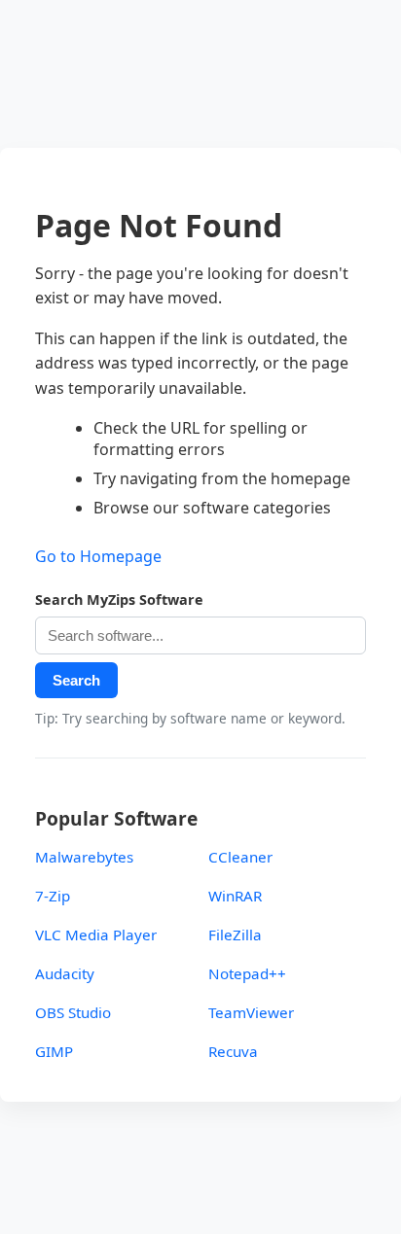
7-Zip (52, 895)
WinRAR (235, 895)
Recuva (233, 1051)
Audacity (64, 973)
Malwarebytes (84, 856)
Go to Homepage (98, 556)
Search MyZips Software (119, 599)
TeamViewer (251, 1012)
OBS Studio (73, 1012)
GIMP (54, 1051)
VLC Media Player (96, 934)
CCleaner (240, 856)
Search (76, 680)
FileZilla (235, 934)
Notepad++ (247, 973)
